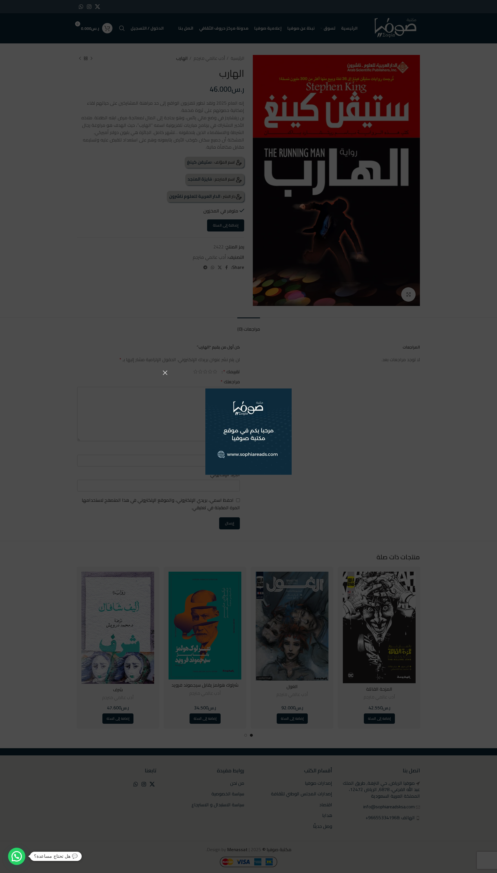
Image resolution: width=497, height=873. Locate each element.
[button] (16, 856)
